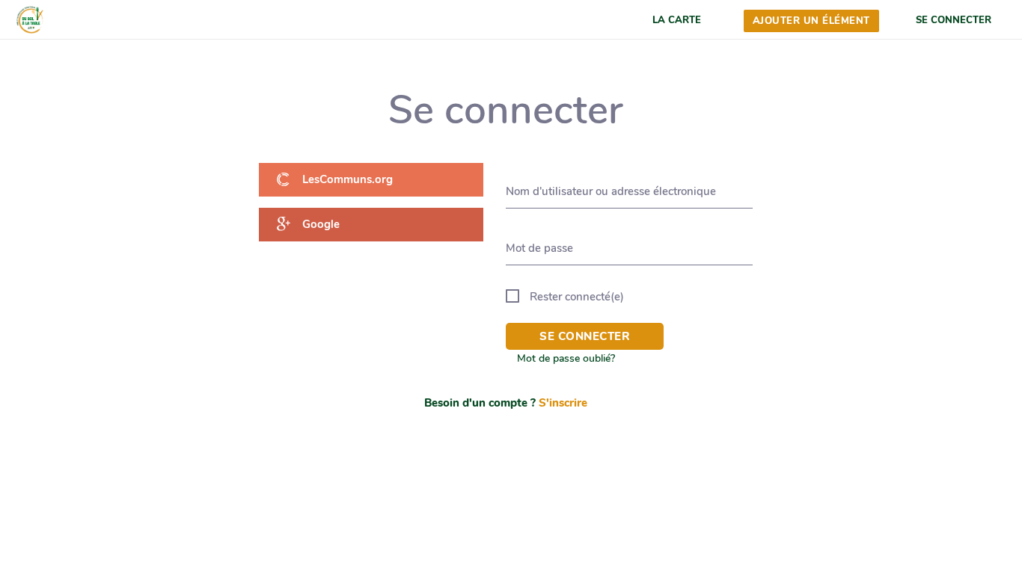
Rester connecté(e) (577, 296)
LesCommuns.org (347, 179)
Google (320, 224)
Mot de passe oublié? (566, 358)
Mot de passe (539, 248)
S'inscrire (563, 402)
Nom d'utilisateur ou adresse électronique (611, 191)
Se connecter (584, 336)
